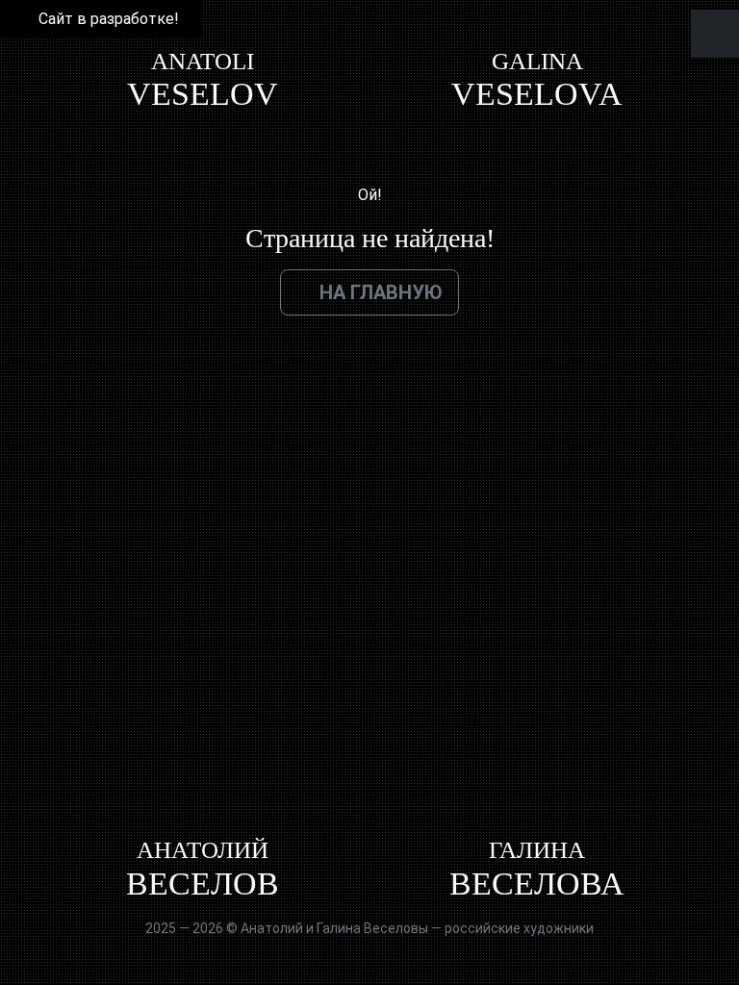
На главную (381, 292)
